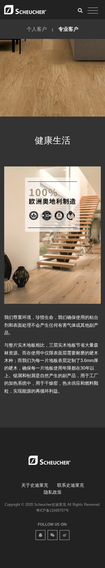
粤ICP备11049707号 (52, 510)
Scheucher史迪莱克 (50, 504)
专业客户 (68, 29)
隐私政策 (53, 492)
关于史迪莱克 (34, 485)
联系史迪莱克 (70, 485)
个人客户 (37, 29)
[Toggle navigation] (93, 11)
